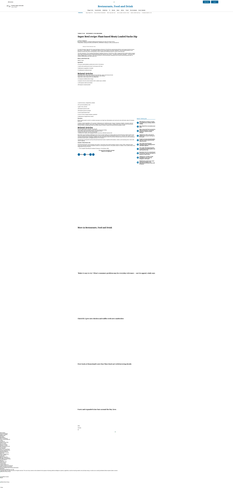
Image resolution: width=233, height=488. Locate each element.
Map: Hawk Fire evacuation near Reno (147, 126)
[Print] (84, 154)
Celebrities (104, 10)
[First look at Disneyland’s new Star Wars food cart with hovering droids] (116, 341)
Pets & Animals (133, 10)
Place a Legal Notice (4, 454)
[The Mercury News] (115, 1)
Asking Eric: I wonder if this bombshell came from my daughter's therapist (146, 157)
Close (1, 487)
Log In (214, 2)
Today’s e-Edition (3, 434)
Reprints (2, 460)
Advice (122, 10)
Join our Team (3, 443)
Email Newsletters (4, 433)
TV (109, 10)
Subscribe (206, 2)
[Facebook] (78, 154)
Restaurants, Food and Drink (115, 6)
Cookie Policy (3, 463)
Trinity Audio (89, 46)
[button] (10, 2)
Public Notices (3, 455)
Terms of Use (3, 462)
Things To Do (90, 10)
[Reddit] (90, 154)
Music (118, 10)
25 (78, 429)
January (79, 427)
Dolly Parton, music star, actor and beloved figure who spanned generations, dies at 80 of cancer (147, 162)
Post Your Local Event (5, 449)
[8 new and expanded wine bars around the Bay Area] (116, 387)
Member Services (4, 456)
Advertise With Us (4, 451)
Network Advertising (4, 452)
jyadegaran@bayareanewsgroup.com (96, 41)
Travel (127, 10)
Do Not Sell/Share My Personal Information (9, 467)
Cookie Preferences (4, 464)
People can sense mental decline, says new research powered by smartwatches (147, 140)
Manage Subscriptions (5, 457)
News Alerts (2, 432)
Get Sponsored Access (5, 446)
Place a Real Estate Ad (5, 439)
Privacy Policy (3, 447)
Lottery (1, 440)
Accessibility (2, 448)
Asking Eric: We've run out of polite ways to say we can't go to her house (147, 136)
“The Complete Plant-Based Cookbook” (95, 53)
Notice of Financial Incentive (6, 466)
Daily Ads (2, 453)
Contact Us (2, 441)
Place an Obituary (4, 438)
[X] (93, 154)
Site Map (2, 436)
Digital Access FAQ (4, 442)
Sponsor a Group (3, 445)
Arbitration (2, 468)
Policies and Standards (5, 450)
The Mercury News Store (5, 458)
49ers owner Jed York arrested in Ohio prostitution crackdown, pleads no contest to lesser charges (147, 131)
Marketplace (2, 437)
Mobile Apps (2, 435)
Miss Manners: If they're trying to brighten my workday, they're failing (147, 122)
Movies (113, 10)
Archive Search (3, 459)
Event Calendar (141, 10)
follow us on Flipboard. (106, 151)
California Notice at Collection (6, 465)
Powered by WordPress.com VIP (7, 469)
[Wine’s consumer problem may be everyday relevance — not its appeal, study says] (116, 250)
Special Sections (3, 444)
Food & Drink (98, 10)
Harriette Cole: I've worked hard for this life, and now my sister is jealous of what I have (147, 153)
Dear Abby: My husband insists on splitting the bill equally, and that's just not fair (147, 149)
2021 (79, 425)
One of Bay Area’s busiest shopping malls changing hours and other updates (147, 144)
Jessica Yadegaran (83, 41)
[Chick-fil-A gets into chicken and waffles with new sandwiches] (116, 296)
